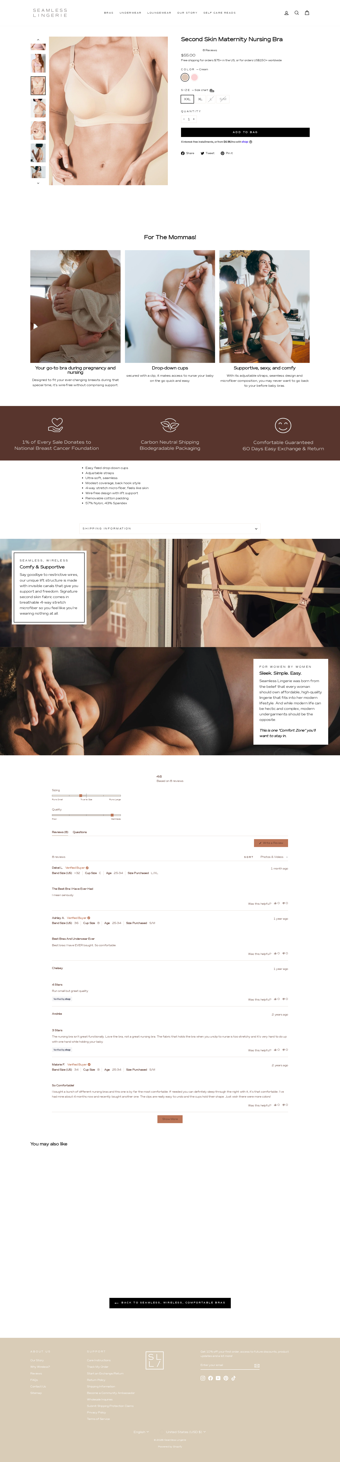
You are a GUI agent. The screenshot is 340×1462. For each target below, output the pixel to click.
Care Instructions (98, 1360)
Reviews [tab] (60, 833)
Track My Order (97, 1367)
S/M (223, 99)
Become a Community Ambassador (111, 1393)
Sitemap (36, 1393)
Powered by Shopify (170, 1446)
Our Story (187, 12)
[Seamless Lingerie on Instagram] (202, 1378)
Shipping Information (101, 1386)
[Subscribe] (257, 1365)
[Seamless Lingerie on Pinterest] (226, 1378)
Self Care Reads (219, 12)
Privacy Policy (96, 1412)
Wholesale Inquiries (99, 1399)
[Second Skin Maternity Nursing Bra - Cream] (33, 1260)
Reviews (36, 1373)
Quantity (191, 111)
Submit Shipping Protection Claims (110, 1406)
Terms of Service (98, 1419)
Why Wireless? (40, 1367)
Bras (109, 12)
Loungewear (159, 12)
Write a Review (275, 844)
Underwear (131, 12)
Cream (185, 77)
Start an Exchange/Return (105, 1373)
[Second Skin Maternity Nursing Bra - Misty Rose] (38, 1260)
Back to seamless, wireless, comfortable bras (173, 1302)
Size (195, 90)
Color (194, 69)
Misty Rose (194, 77)
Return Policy (96, 1380)
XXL (187, 99)
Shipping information (107, 528)
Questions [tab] (80, 833)
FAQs (34, 1380)
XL (200, 99)
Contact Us (38, 1386)
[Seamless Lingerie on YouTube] (218, 1378)
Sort (249, 857)
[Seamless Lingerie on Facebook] (210, 1378)
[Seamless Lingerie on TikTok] (233, 1378)
